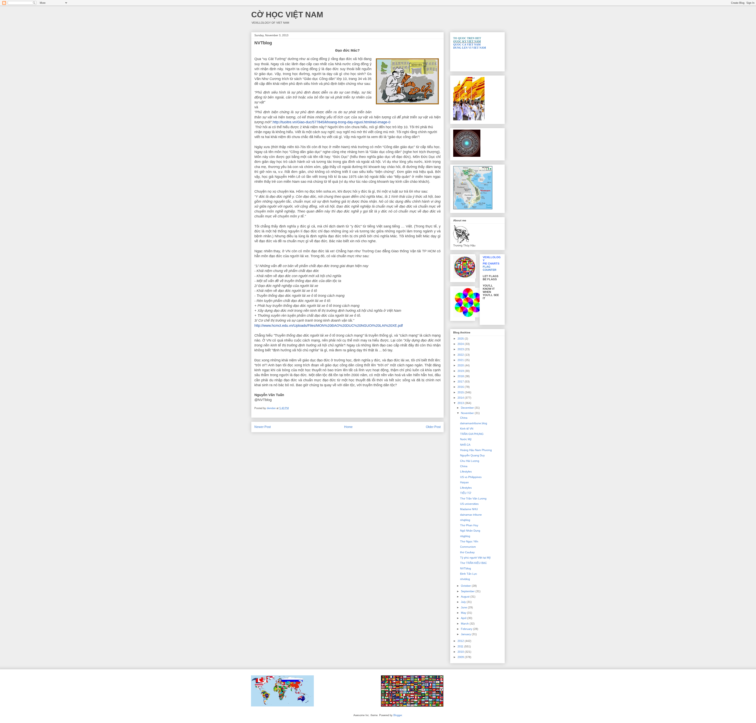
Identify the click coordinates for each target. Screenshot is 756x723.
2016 (461, 386)
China (463, 417)
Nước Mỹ (466, 439)
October (466, 585)
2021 (461, 360)
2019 (461, 370)
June (464, 607)
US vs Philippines (471, 477)
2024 (461, 343)
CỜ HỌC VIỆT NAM (287, 14)
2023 (461, 349)
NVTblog (465, 568)
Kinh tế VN (466, 428)
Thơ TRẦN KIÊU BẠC (473, 562)
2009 (461, 657)
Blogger (397, 715)
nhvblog (465, 579)
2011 (461, 646)
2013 (461, 403)
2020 (461, 365)
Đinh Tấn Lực (468, 573)
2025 (461, 338)
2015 (461, 392)
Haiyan (464, 482)
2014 (461, 397)
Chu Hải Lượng (469, 460)
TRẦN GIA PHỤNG (472, 433)
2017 (461, 381)
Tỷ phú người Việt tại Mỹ (475, 557)
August (465, 596)
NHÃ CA (465, 444)
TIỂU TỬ (465, 493)
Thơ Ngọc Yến (469, 541)
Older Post (433, 427)
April (464, 618)
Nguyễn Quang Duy (472, 455)
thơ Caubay (467, 552)
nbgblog (465, 536)
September (468, 591)
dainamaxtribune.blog (473, 423)
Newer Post (262, 427)
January (466, 634)
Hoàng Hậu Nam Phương (476, 450)
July (464, 601)
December (468, 407)
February (467, 628)
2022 (461, 354)
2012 (461, 640)
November (468, 413)
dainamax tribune (471, 514)
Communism (468, 546)
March (465, 623)
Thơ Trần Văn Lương (473, 498)
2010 (461, 651)
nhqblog (465, 520)
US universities (469, 503)
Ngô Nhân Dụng (470, 530)
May (464, 612)
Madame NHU (469, 509)
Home (348, 427)
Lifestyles (466, 471)
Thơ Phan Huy (469, 525)
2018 (461, 376)
